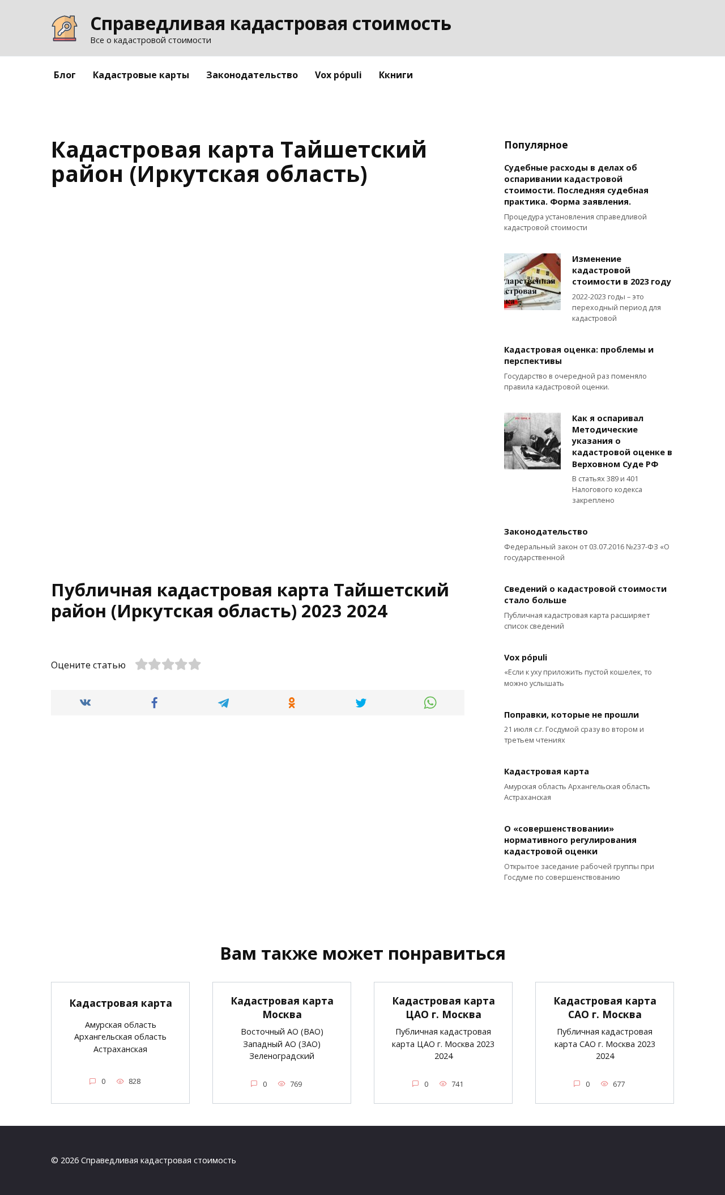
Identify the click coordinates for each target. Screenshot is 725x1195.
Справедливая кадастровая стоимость (270, 23)
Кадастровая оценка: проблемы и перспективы (579, 356)
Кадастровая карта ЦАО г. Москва (443, 1008)
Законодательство (252, 75)
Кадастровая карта (546, 771)
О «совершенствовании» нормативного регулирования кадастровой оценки (570, 840)
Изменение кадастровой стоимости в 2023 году (621, 270)
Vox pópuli (338, 75)
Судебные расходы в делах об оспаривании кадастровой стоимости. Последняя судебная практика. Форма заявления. (576, 184)
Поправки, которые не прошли (571, 714)
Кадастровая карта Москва (282, 1008)
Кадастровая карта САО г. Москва (604, 1008)
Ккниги (396, 75)
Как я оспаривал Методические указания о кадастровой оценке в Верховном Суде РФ (622, 441)
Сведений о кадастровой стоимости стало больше (585, 595)
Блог (65, 75)
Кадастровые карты (141, 75)
